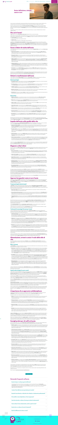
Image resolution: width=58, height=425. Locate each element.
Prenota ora (54, 2)
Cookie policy (39, 422)
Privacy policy (36, 422)
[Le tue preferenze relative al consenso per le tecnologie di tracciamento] (0, 318)
